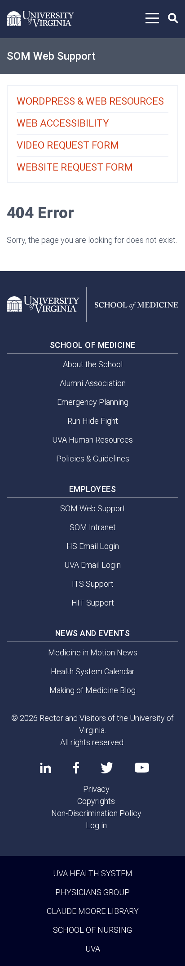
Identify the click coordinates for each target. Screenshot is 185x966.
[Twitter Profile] (107, 767)
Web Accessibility (63, 123)
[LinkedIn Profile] (46, 767)
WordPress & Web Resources (90, 101)
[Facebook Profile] (76, 767)
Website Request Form (75, 167)
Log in (96, 825)
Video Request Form (68, 145)
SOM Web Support (51, 56)
